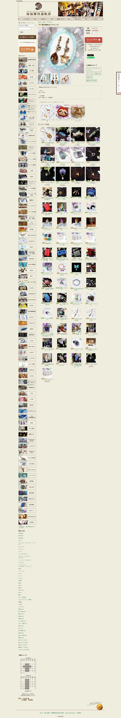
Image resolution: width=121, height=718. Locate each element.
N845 (19, 273)
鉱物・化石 (21, 68)
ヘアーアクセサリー (23, 554)
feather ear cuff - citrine (93, 319)
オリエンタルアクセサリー (24, 126)
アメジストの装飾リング (48, 319)
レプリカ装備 (21, 191)
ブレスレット (21, 549)
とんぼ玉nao (21, 413)
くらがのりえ (21, 326)
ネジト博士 (21, 431)
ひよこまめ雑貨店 (22, 460)
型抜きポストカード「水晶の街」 (48, 304)
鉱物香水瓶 (21, 138)
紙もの (20, 583)
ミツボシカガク (22, 478)
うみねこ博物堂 (22, 267)
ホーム (26, 19)
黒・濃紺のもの (22, 630)
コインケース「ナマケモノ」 (63, 119)
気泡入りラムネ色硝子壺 (49, 163)
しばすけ (20, 355)
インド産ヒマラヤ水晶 (80, 143)
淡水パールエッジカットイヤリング (92, 244)
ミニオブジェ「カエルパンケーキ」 (78, 304)
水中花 (20, 232)
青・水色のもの (22, 611)
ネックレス (21, 546)
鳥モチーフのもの (22, 640)
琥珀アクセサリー (22, 115)
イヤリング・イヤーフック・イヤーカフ (26, 543)
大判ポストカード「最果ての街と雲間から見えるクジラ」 (61, 259)
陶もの (20, 587)
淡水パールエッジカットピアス (78, 244)
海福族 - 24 (78, 334)
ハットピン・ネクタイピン (24, 560)
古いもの (20, 85)
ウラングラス (21, 97)
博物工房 (20, 437)
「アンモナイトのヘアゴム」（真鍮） (63, 198)
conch (19, 343)
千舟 (19, 396)
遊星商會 (20, 495)
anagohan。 (20, 244)
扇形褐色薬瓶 (64, 334)
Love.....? (20, 513)
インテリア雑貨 (22, 156)
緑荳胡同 (20, 507)
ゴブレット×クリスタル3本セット (93, 229)
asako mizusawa (21, 238)
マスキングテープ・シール (24, 185)
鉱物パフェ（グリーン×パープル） (48, 229)
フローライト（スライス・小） (64, 163)
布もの (20, 585)
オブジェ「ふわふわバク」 (92, 213)
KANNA (20, 290)
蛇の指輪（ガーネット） (63, 288)
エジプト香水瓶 (22, 214)
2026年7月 (20, 535)
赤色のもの (21, 609)
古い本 (20, 91)
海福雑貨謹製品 (22, 62)
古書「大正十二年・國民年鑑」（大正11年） (47, 260)
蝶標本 (20, 203)
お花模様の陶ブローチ (64, 319)
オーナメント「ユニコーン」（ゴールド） (78, 120)
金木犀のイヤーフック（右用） (47, 120)
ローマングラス (22, 144)
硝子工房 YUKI (22, 285)
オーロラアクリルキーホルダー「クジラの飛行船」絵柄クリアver (47, 335)
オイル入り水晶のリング (49, 183)
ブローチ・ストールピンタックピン (24, 557)
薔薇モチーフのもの (23, 647)
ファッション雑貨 (22, 162)
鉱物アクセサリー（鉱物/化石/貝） (26, 109)
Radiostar (20, 501)
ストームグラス (22, 208)
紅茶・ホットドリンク (23, 79)
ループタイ (21, 562)
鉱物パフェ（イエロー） (78, 229)
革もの (20, 592)
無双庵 (20, 484)
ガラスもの (21, 590)
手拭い (20, 568)
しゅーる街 (21, 367)
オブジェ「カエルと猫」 (63, 213)
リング (20, 551)
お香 (19, 173)
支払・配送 (47, 712)
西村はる (20, 454)
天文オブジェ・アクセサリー (25, 150)
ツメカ (20, 402)
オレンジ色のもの (22, 623)
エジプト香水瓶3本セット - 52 (93, 334)
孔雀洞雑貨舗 (21, 314)
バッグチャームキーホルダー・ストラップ (24, 565)
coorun (19, 320)
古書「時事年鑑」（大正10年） (49, 214)
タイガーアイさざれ (93, 304)
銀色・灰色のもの (22, 635)
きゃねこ (20, 308)
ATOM (30, 700)
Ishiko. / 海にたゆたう (23, 249)
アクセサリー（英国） (23, 132)
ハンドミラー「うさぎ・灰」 (63, 365)
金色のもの (21, 633)
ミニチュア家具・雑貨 (23, 220)
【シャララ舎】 (22, 361)
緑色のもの (21, 616)
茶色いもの (21, 625)
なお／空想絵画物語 (23, 419)
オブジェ (20, 578)
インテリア (21, 606)
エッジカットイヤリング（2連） (63, 244)
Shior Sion (20, 349)
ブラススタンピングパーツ (24, 226)
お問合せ (77, 19)
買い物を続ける (94, 48)
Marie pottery (21, 472)
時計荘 (20, 408)
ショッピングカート (94, 19)
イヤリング (49, 22)
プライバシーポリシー (70, 712)
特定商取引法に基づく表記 (94, 50)
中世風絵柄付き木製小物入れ (49, 199)
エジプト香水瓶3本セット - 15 (49, 349)
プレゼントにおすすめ (23, 649)
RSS (24, 700)
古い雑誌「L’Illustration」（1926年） (76, 259)
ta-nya (19, 378)
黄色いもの (21, 614)
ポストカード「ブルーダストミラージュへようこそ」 (91, 199)
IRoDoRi (20, 261)
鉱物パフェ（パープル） (64, 229)
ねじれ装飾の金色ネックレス (49, 143)
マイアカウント (27, 22)
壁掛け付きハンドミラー (64, 349)
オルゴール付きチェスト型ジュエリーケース (91, 259)
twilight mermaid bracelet (63, 274)
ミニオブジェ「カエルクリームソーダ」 (47, 273)
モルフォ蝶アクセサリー (24, 121)
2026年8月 (20, 533)
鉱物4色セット (49, 243)
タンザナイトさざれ (78, 349)
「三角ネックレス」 (79, 181)
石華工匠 (20, 372)
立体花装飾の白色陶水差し (49, 365)
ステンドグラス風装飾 (23, 197)
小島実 (20, 331)
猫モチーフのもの (22, 644)
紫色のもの (21, 618)
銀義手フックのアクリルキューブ (92, 349)
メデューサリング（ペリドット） (77, 213)
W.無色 (20, 525)
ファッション (21, 571)
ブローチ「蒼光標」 (78, 197)
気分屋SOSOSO (22, 302)
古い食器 (20, 74)
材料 (19, 595)
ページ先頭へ (100, 707)
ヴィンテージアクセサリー (24, 103)
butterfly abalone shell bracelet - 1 (78, 289)
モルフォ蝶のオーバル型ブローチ (65, 143)
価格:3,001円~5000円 (91, 80)
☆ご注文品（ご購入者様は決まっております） (27, 527)
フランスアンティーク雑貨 (24, 599)
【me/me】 (20, 490)
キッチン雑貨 (21, 167)
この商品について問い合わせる (94, 44)
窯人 (19, 279)
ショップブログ (60, 19)
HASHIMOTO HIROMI (23, 443)
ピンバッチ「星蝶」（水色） (78, 273)
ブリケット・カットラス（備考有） (92, 288)
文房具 (20, 179)
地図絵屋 (20, 390)
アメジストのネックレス (95, 163)
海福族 (20, 602)
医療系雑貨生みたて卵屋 (24, 255)
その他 (20, 604)
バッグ (20, 576)
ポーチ (20, 573)
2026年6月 (20, 538)
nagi (19, 425)
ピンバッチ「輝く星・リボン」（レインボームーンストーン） (63, 183)
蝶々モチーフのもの (23, 642)
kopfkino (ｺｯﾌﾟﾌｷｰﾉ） (23, 337)
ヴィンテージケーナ (93, 274)
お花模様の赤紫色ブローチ (49, 289)
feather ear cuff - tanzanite (78, 319)
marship (20, 466)
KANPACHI (21, 296)
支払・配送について (43, 19)
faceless (20, 519)
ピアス (20, 540)
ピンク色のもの (22, 621)
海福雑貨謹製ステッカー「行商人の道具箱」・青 (77, 365)
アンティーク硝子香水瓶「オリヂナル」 (94, 143)
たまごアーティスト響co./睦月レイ (26, 384)
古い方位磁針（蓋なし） (64, 304)
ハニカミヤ (21, 449)
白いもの (20, 628)
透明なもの (21, 637)
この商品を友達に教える (94, 46)
